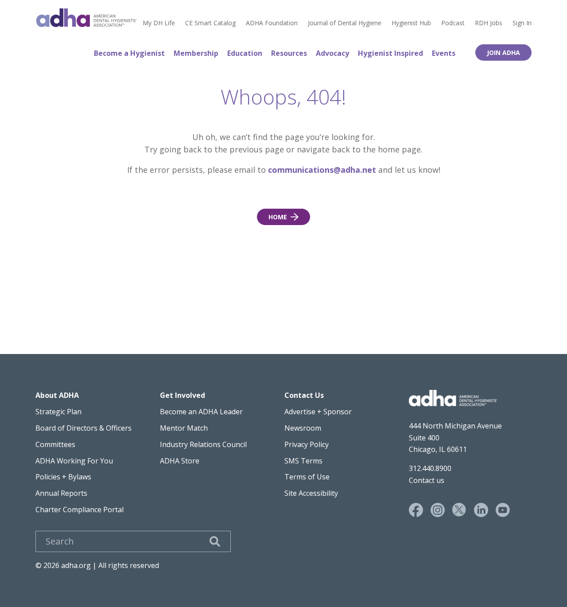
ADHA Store (179, 461)
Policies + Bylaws (63, 477)
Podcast (453, 23)
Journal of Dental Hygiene (344, 23)
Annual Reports (61, 493)
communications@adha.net (322, 169)
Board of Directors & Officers (83, 428)
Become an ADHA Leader (201, 411)
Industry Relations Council (203, 444)
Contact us (426, 480)
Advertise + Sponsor (318, 411)
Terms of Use (307, 477)
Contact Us (304, 395)
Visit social (416, 510)
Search (215, 541)
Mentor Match (184, 428)
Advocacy (332, 53)
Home (86, 18)
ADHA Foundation (272, 23)
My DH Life (159, 23)
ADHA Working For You (74, 461)
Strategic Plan (58, 411)
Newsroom (302, 428)
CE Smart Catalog (210, 23)
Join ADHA (503, 52)
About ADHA (57, 395)
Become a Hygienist (129, 53)
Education (244, 53)
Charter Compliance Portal (79, 509)
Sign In (522, 23)
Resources (289, 53)
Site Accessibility (311, 493)
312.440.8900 (430, 468)
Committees (55, 444)
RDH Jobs (488, 23)
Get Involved (182, 395)
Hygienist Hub (411, 23)
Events (443, 53)
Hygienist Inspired (390, 53)
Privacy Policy (306, 444)
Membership (196, 53)
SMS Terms (303, 461)
